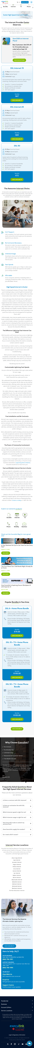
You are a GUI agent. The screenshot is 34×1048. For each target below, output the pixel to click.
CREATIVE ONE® (20, 1040)
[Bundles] (5, 6)
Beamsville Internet (17, 879)
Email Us (6, 980)
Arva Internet (16, 869)
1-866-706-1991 (17, 2)
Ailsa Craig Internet (17, 858)
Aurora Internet (17, 871)
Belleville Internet (17, 882)
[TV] (21, 6)
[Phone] (28, 6)
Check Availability (17, 100)
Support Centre (8, 985)
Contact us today (16, 500)
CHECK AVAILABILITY (9, 946)
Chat (19, 2)
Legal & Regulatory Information (17, 1035)
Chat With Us (7, 974)
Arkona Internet (17, 866)
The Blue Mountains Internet (16, 890)
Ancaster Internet (16, 862)
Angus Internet (17, 864)
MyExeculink (25, 2)
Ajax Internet (16, 860)
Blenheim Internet (17, 888)
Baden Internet (17, 875)
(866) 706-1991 (8, 959)
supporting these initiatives (23, 462)
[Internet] (13, 6)
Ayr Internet (17, 873)
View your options (19, 60)
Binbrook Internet (17, 886)
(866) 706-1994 (8, 967)
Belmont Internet (16, 884)
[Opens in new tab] (7, 1044)
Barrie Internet (17, 877)
